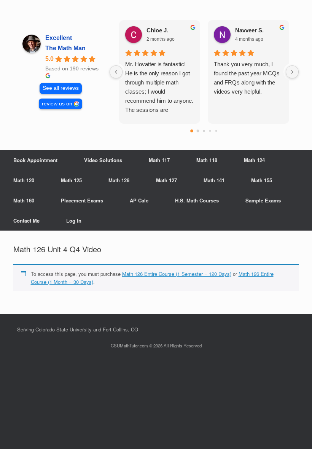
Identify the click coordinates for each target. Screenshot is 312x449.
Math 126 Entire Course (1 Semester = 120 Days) (176, 273)
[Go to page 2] (204, 131)
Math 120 (23, 180)
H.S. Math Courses (197, 200)
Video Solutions (103, 160)
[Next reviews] (292, 71)
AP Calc (139, 200)
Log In (73, 220)
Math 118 (206, 160)
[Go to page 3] (210, 131)
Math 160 (23, 200)
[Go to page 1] (198, 131)
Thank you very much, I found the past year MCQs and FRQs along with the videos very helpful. (247, 78)
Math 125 (71, 180)
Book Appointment (35, 160)
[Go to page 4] (216, 131)
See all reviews (61, 88)
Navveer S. (249, 30)
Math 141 (214, 180)
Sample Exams (263, 200)
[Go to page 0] (192, 130)
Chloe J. (157, 30)
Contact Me (26, 220)
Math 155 (261, 180)
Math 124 (254, 160)
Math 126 (118, 180)
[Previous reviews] (116, 71)
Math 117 (159, 160)
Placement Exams (82, 200)
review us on (57, 104)
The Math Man (65, 48)
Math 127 (166, 180)
